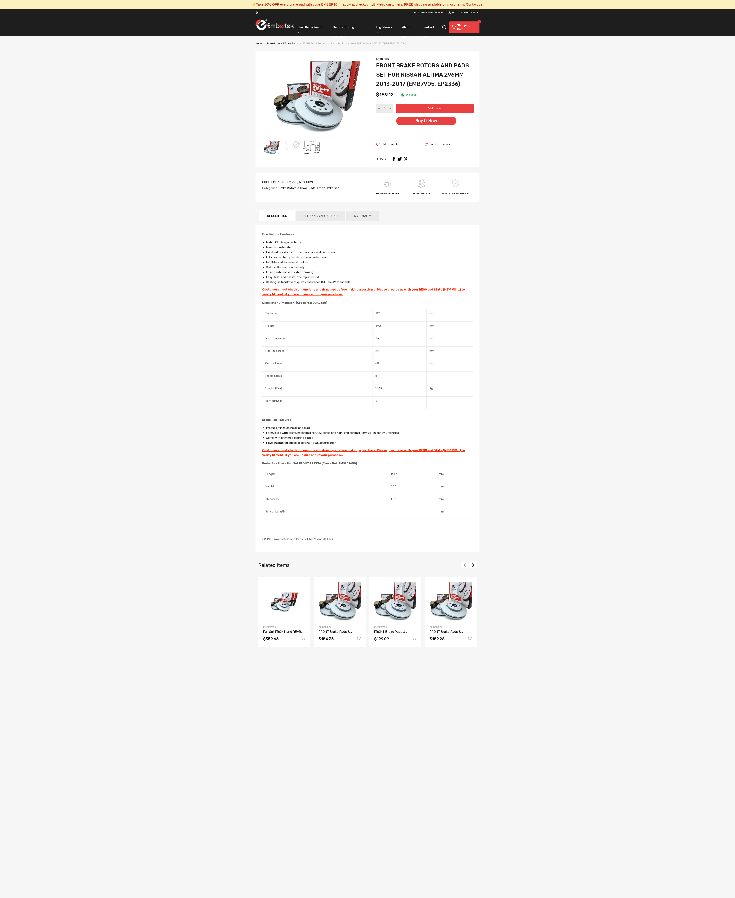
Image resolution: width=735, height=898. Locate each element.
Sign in (464, 12)
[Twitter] (399, 159)
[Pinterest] (405, 159)
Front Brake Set (327, 188)
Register (474, 12)
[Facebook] (394, 159)
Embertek (382, 59)
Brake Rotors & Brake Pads (296, 188)
